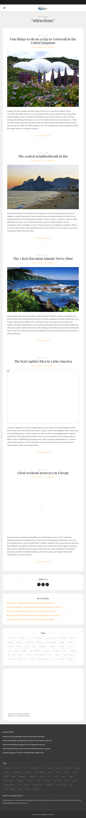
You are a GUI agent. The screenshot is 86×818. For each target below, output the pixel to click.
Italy (70, 646)
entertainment (51, 642)
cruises (19, 642)
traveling (11, 659)
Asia (29, 638)
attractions (38, 638)
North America (35, 650)
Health (26, 646)
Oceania (46, 650)
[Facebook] (39, 584)
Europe (62, 642)
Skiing (29, 655)
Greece (18, 646)
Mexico (17, 650)
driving (40, 642)
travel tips (23, 659)
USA (53, 659)
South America (40, 655)
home (34, 646)
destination (29, 642)
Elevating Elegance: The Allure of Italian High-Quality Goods (30, 619)
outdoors (56, 650)
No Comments (50, 47)
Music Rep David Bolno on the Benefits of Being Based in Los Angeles (33, 615)
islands (61, 646)
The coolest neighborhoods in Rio (43, 156)
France (70, 642)
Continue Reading (43, 135)
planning (73, 650)
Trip (32, 659)
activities (12, 638)
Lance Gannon (36, 47)
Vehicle (70, 659)
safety (21, 655)
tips (50, 655)
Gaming (10, 646)
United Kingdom (42, 659)
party (65, 650)
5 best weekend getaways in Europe (43, 473)
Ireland (52, 646)
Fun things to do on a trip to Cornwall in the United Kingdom (43, 41)
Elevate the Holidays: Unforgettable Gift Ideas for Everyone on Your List (34, 607)
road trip (11, 655)
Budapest (72, 638)
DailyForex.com (12, 715)
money (25, 650)
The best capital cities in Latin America (43, 361)
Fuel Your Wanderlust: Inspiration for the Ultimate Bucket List (31, 611)
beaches (63, 638)
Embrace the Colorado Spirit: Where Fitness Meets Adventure (31, 603)
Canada (10, 642)
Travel (57, 655)
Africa (21, 638)
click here (10, 803)
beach (55, 638)
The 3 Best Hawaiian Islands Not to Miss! (43, 258)
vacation (61, 659)
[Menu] (4, 8)
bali (47, 638)
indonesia (42, 646)
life (9, 650)
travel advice (68, 655)
